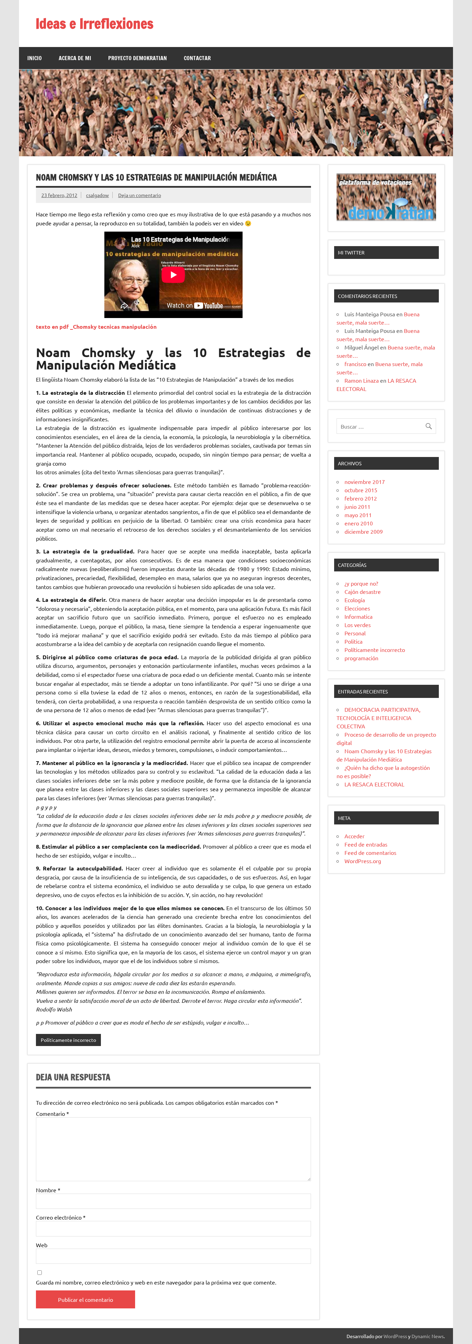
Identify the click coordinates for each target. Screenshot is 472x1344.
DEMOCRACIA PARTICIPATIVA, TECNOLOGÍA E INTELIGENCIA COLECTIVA (379, 717)
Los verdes (357, 624)
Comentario (52, 1113)
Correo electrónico (61, 1217)
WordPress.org (362, 860)
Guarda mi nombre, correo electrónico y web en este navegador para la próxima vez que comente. (156, 1282)
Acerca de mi (75, 58)
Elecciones (357, 608)
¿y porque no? (361, 583)
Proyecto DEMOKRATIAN (137, 58)
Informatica (358, 616)
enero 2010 (358, 523)
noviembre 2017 (364, 481)
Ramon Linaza (361, 380)
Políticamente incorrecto (68, 1040)
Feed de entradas (365, 844)
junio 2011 (357, 506)
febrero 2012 (360, 498)
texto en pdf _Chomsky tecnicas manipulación (96, 326)
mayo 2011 (358, 514)
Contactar (197, 58)
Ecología (354, 599)
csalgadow (97, 195)
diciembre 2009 (363, 531)
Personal (355, 632)
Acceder (354, 835)
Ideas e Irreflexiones (94, 23)
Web (41, 1245)
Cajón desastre (362, 591)
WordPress (395, 1336)
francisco (355, 363)
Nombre (48, 1190)
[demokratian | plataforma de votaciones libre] (386, 218)
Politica (353, 641)
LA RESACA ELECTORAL (374, 784)
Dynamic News (428, 1336)
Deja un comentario (139, 195)
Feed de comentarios (370, 852)
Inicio (34, 58)
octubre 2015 (360, 489)
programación (361, 657)
